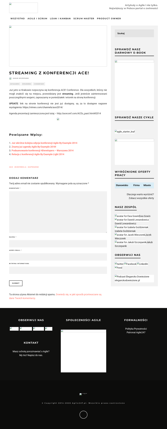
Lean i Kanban (60, 18)
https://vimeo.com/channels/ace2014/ (43, 107)
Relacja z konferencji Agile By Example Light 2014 (38, 154)
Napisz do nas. (35, 355)
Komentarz (15, 188)
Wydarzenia (26, 84)
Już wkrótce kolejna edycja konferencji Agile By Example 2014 (44, 143)
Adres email (15, 250)
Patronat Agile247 (136, 332)
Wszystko (17, 18)
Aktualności (15, 84)
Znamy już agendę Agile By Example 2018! (34, 146)
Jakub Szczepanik (21, 78)
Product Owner (109, 18)
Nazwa (13, 237)
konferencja (20, 167)
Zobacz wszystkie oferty (141, 198)
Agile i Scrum (37, 18)
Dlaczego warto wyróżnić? (140, 194)
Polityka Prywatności (136, 328)
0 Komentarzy (39, 84)
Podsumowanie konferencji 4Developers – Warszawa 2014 (42, 150)
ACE (11, 167)
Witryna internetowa (19, 263)
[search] (150, 33)
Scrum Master (83, 18)
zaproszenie (34, 167)
